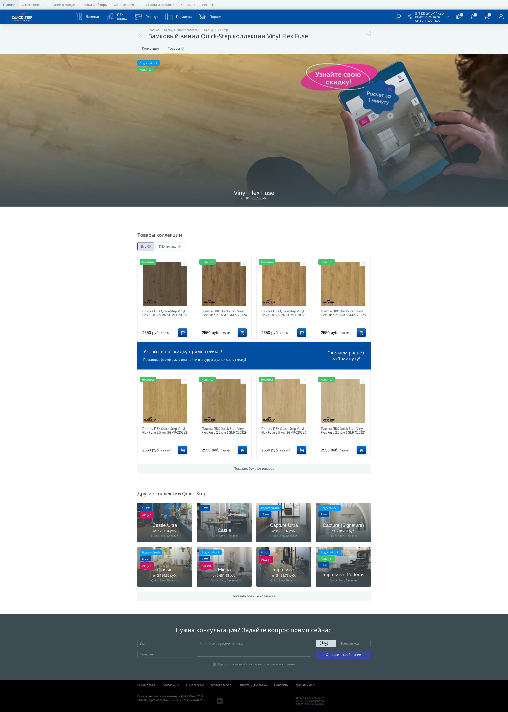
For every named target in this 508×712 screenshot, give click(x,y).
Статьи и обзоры (94, 5)
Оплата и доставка (160, 5)
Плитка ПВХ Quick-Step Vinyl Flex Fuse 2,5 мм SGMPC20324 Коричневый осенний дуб (224, 315)
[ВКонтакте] (220, 701)
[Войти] (501, 17)
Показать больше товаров (254, 468)
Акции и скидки (63, 5)
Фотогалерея (124, 5)
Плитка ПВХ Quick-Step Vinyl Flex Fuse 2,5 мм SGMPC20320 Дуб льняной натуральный (283, 432)
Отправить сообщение (343, 654)
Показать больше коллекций (254, 596)
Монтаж (207, 5)
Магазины (171, 685)
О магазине (31, 5)
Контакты (188, 5)
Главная (9, 5)
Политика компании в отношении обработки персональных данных (310, 701)
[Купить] (182, 332)
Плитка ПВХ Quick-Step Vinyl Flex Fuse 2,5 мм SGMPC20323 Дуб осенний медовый (283, 315)
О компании (146, 685)
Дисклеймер (305, 685)
